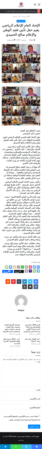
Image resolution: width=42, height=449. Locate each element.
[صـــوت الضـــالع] (21, 4)
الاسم (38, 390)
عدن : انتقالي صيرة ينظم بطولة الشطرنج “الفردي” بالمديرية (11, 341)
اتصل (6, 436)
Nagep (31, 40)
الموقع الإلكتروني (34, 407)
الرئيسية (25, 16)
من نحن (21, 440)
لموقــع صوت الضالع (18, 436)
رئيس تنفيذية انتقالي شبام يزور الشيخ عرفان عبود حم (18, 11)
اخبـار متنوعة (17, 16)
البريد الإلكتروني (34, 399)
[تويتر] (30, 281)
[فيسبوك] (35, 281)
